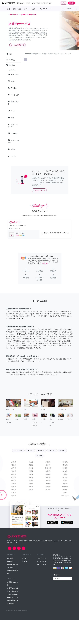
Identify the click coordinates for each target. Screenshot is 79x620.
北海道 (13, 462)
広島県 (48, 480)
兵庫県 (48, 462)
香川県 (48, 489)
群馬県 (13, 489)
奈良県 (48, 465)
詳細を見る (45, 263)
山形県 (13, 477)
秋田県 (13, 474)
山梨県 (31, 471)
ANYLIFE (25, 558)
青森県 (13, 465)
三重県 (31, 486)
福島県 (13, 480)
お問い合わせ (41, 564)
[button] (26, 270)
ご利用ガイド (41, 558)
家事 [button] (25, 9)
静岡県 (31, 480)
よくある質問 (41, 561)
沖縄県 (65, 489)
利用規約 (10, 561)
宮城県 (13, 471)
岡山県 (48, 477)
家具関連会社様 (12, 588)
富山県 (31, 462)
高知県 (65, 465)
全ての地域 (18, 450)
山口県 (48, 483)
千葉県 (13, 493)
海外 (65, 493)
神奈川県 (41, 450)
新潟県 (13, 496)
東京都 (30, 450)
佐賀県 (65, 471)
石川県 (31, 465)
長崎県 (65, 474)
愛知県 (31, 483)
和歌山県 (48, 468)
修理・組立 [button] (17, 9)
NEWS (24, 561)
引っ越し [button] (33, 9)
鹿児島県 (65, 486)
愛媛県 (65, 462)
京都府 (39, 455)
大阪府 (62, 450)
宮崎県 (65, 483)
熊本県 (65, 477)
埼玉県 (52, 450)
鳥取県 (48, 471)
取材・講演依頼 (12, 591)
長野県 (31, 474)
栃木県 (13, 486)
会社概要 (10, 558)
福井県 (31, 468)
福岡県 (65, 468)
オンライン (65, 496)
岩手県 (13, 468)
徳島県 (48, 486)
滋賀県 (31, 489)
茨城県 (13, 483)
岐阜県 (31, 477)
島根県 (48, 474)
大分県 (65, 480)
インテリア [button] (43, 9)
